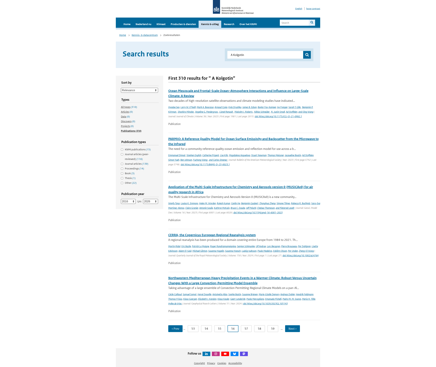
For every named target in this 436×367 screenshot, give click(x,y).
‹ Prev (175, 329)
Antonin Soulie (206, 207)
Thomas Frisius (175, 299)
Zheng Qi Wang (306, 250)
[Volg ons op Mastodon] (243, 354)
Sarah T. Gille (295, 107)
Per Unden (293, 250)
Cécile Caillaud (175, 294)
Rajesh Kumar (223, 203)
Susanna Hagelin (216, 250)
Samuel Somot (190, 294)
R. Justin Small (278, 111)
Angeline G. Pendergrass (206, 111)
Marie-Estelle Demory (269, 294)
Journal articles (136, 163)
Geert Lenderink (237, 299)
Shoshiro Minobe (186, 111)
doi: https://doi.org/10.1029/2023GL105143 (265, 303)
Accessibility (235, 363)
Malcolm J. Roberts (244, 111)
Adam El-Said (184, 250)
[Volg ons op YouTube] (225, 354)
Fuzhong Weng (200, 159)
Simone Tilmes (283, 203)
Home (126, 24)
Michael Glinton (199, 250)
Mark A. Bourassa (205, 107)
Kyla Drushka (234, 107)
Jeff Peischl (251, 207)
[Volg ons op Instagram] (215, 354)
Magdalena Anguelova (239, 155)
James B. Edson (249, 107)
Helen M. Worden (207, 203)
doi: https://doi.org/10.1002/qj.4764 (300, 255)
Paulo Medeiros (265, 250)
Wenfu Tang (174, 203)
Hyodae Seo (174, 107)
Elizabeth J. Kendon (207, 299)
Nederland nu (143, 24)
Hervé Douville (204, 294)
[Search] (312, 23)
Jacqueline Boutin (293, 155)
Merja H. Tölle (308, 299)
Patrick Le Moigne (200, 246)
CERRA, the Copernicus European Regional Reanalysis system (212, 235)
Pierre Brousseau (289, 246)
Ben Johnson (186, 159)
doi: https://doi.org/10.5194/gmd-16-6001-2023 (258, 212)
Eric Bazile (186, 246)
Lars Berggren (273, 246)
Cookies (221, 363)
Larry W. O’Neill (188, 107)
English (298, 8)
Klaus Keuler (223, 299)
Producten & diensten (183, 24)
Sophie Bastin (234, 294)
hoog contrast (313, 8)
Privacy (211, 363)
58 (259, 329)
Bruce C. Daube (238, 207)
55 (219, 329)
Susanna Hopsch (233, 250)
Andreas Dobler (287, 294)
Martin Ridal (174, 246)
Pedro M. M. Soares (292, 299)
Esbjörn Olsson (280, 250)
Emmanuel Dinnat (176, 155)
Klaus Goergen (190, 299)
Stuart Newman (259, 155)
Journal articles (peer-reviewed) (137, 157)
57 (246, 329)
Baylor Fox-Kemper (267, 107)
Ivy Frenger (282, 107)
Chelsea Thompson (266, 207)
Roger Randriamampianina (223, 246)
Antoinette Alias (219, 294)
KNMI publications (138, 149)
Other (131, 182)
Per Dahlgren (304, 246)
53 (193, 329)
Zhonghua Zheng (267, 203)
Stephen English (193, 155)
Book (130, 173)
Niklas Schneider (262, 111)
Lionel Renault (226, 111)
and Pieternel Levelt (285, 207)
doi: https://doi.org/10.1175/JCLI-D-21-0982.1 (278, 116)
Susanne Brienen (250, 294)
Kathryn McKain (222, 207)
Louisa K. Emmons (189, 203)
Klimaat (161, 24)
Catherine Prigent (210, 155)
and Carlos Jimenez (218, 159)
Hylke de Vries (175, 303)
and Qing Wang (305, 111)
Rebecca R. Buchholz (300, 203)
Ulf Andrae (261, 246)
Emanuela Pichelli (273, 299)
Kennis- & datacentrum (145, 35)
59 (273, 329)
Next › (293, 329)
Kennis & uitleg (210, 24)
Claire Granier (191, 207)
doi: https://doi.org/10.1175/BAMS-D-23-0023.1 (205, 164)
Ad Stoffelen (291, 111)
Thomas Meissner (276, 155)
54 (206, 329)
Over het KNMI (248, 24)
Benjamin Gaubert (249, 203)
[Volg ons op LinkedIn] (206, 354)
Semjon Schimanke (246, 246)
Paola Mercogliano (255, 299)
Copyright (199, 363)
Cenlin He (235, 203)
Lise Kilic (224, 155)
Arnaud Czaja (221, 107)
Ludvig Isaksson (249, 250)
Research (229, 24)
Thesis (130, 178)
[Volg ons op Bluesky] (234, 354)
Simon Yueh (173, 159)
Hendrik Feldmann (304, 294)
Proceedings (134, 168)
